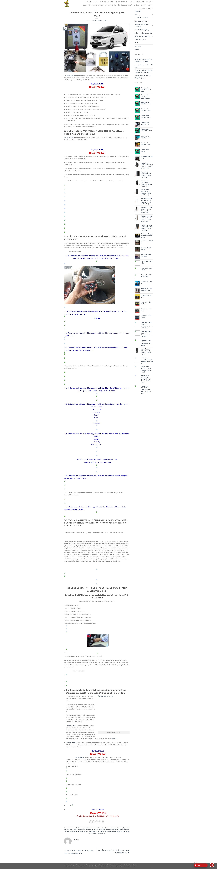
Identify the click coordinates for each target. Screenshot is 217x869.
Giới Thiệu (142, 8)
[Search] (152, 8)
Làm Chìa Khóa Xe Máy (121, 1)
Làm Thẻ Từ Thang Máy (90, 5)
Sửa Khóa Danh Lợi (69, 75)
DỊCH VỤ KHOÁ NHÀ (69, 865)
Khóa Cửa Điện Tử (139, 5)
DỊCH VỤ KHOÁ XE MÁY (94, 865)
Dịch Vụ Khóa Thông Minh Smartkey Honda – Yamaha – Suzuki (118, 866)
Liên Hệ (148, 8)
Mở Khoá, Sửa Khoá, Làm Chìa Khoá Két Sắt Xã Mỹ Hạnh (143, 71)
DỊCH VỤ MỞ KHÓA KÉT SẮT (108, 865)
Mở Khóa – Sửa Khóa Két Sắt (107, 5)
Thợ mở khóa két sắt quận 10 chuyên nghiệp (118, 831)
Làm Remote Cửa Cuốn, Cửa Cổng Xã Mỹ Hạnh (143, 77)
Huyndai (114, 738)
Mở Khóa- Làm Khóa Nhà (124, 5)
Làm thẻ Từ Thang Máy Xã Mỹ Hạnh (143, 66)
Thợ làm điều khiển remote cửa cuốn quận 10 (108, 829)
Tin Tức (150, 5)
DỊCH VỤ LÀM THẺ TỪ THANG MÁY (73, 866)
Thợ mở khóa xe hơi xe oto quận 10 (96, 833)
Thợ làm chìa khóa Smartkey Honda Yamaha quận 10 (110, 828)
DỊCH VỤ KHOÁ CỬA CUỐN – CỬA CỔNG (127, 865)
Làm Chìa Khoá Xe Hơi (106, 1)
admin (105, 20)
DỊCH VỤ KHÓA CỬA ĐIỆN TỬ (90, 866)
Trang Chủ (88, 1)
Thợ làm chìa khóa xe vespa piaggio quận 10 (87, 829)
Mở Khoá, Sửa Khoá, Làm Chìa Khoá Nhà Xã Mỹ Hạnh (143, 60)
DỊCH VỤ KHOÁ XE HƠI (81, 865)
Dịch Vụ (95, 1)
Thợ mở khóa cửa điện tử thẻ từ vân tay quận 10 (96, 831)
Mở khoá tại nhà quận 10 (91, 828)
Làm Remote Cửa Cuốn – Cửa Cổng (141, 1)
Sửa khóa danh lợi (72, 725)
